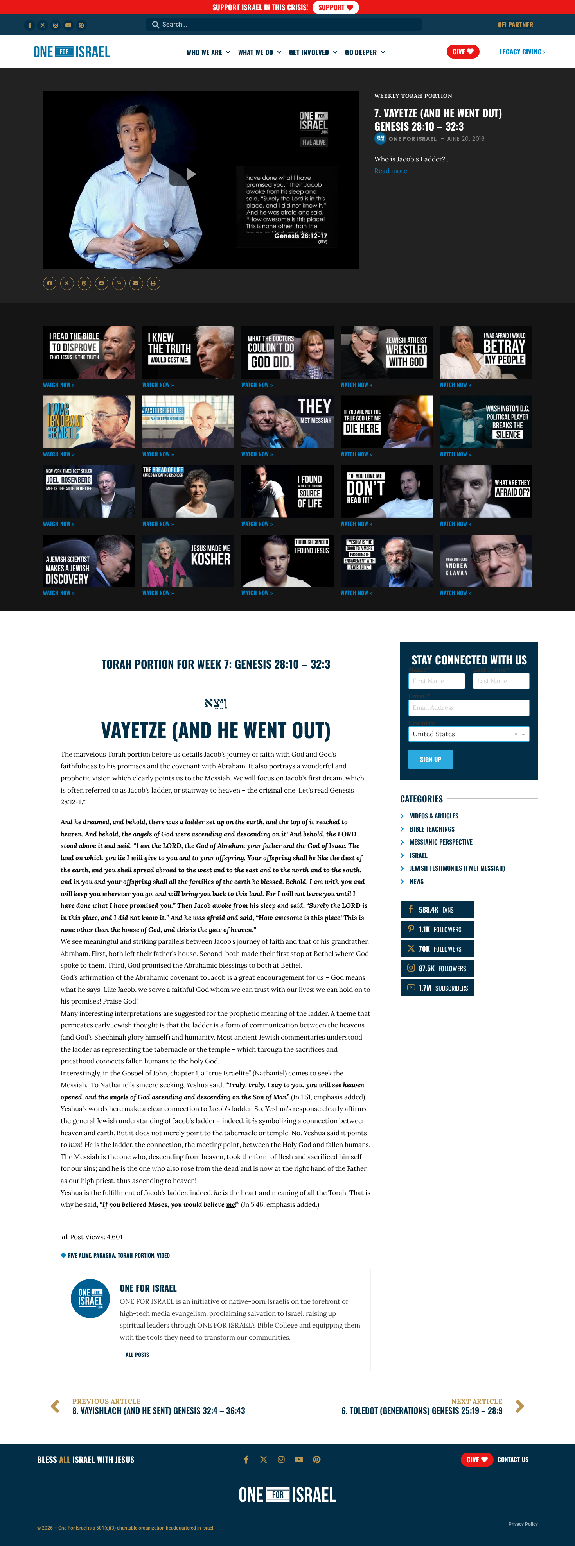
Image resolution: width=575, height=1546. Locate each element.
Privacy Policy (523, 1524)
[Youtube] (68, 25)
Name (417, 669)
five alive (79, 1255)
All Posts (137, 1354)
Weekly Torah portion (413, 95)
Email (417, 696)
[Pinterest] (81, 25)
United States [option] (434, 734)
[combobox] (284, 24)
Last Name (489, 669)
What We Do (255, 52)
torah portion (136, 1255)
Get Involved (309, 52)
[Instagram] (55, 25)
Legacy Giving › (522, 51)
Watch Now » (59, 384)
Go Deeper (361, 52)
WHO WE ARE (204, 52)
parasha (104, 1255)
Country (421, 723)
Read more (390, 170)
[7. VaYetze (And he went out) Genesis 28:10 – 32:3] (201, 180)
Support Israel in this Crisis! (260, 7)
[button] (49, 283)
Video (163, 1255)
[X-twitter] (42, 25)
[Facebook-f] (29, 25)
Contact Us (513, 1459)
